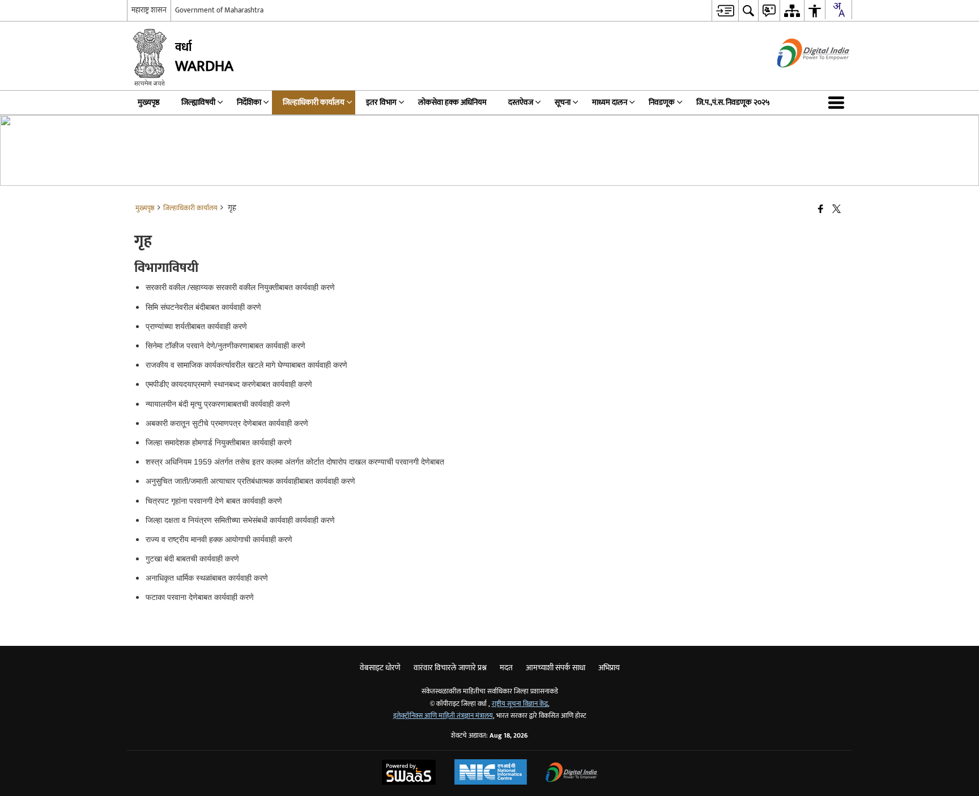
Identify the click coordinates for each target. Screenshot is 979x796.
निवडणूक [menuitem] (662, 102)
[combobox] (838, 9)
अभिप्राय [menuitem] (609, 667)
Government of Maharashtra (219, 10)
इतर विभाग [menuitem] (381, 102)
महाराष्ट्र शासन (149, 10)
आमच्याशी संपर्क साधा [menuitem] (555, 667)
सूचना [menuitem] (563, 102)
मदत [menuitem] (506, 667)
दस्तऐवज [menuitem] (520, 102)
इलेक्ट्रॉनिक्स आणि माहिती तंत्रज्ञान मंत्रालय (443, 715)
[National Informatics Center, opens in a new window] (490, 773)
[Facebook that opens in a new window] (821, 210)
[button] (838, 102)
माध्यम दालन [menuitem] (609, 102)
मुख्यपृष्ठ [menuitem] (149, 102)
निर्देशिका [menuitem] (249, 102)
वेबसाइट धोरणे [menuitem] (380, 667)
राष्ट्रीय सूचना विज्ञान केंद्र (520, 704)
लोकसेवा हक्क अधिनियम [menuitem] (452, 102)
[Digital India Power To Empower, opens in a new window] (571, 773)
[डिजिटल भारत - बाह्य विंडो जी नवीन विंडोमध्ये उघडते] (799, 77)
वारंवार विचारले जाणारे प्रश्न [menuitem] (450, 667)
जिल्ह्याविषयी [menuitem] (198, 102)
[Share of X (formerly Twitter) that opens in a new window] (836, 210)
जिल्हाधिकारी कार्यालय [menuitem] (313, 102)
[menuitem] (725, 10)
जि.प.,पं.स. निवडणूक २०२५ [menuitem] (733, 102)
